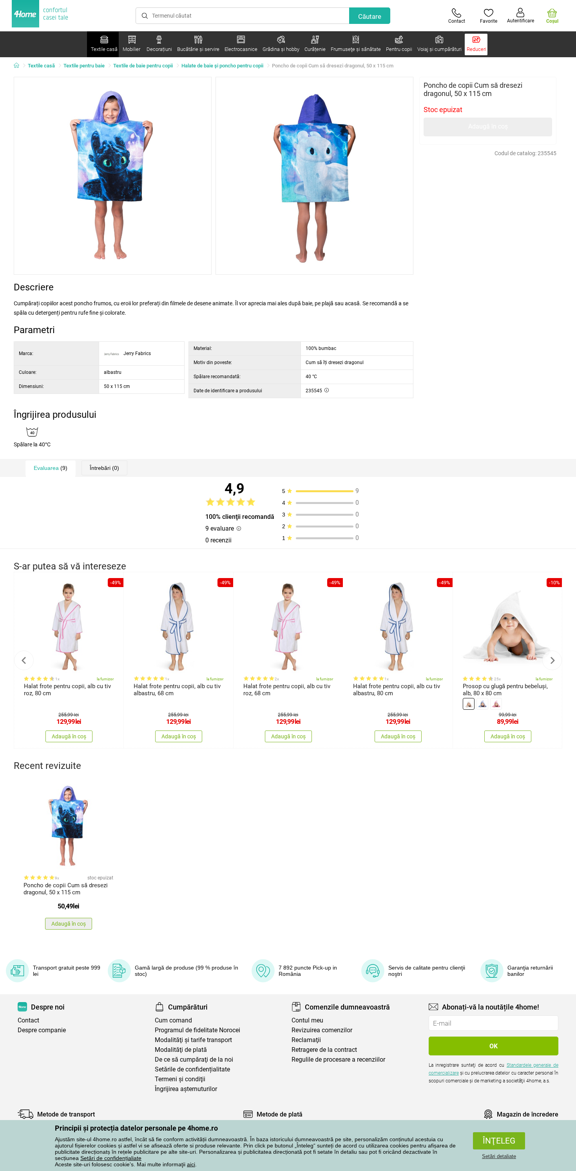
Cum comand (173, 1020)
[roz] (496, 703)
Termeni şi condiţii (180, 1079)
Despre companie (42, 1030)
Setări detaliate (499, 1156)
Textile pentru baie (84, 66)
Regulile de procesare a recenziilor (338, 1059)
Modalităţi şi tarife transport (193, 1040)
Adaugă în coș (488, 126)
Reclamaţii (306, 1040)
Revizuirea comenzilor (322, 1030)
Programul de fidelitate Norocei (197, 1030)
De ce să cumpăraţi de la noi (194, 1059)
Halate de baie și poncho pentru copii (222, 66)
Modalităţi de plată (181, 1050)
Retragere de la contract (324, 1050)
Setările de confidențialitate (192, 1069)
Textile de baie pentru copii (143, 66)
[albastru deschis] (482, 703)
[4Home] (19, 65)
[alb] (468, 703)
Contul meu (307, 1020)
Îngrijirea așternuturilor (186, 1089)
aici (191, 1164)
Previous (24, 660)
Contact (28, 1020)
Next (552, 660)
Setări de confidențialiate (110, 1158)
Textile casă (41, 66)
